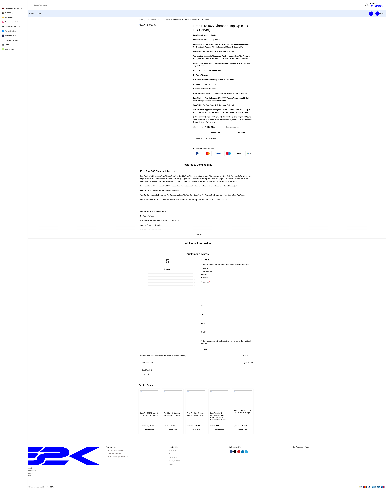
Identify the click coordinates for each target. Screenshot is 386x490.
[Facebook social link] (243, 138)
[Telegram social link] (252, 138)
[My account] (371, 14)
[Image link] (54, 456)
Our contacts (173, 457)
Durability (204, 275)
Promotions (172, 450)
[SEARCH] (362, 4)
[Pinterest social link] (248, 138)
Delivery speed (206, 278)
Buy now (241, 133)
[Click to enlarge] (142, 22)
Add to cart (215, 133)
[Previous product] (248, 20)
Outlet (171, 464)
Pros (202, 305)
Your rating (205, 268)
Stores (171, 454)
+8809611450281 (376, 6)
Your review (205, 282)
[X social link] (245, 138)
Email (203, 332)
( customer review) (233, 127)
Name (203, 323)
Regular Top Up (156, 19)
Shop (147, 19)
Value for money (207, 271)
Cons (202, 314)
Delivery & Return (174, 461)
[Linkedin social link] (250, 138)
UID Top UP (168, 19)
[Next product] (252, 20)
